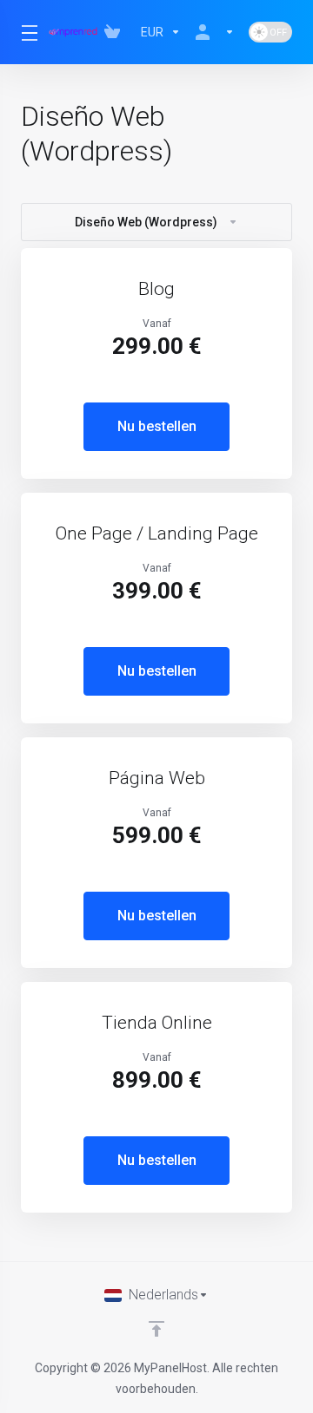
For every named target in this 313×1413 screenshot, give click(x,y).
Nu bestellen (156, 426)
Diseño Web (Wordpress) (146, 222)
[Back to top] (156, 1329)
